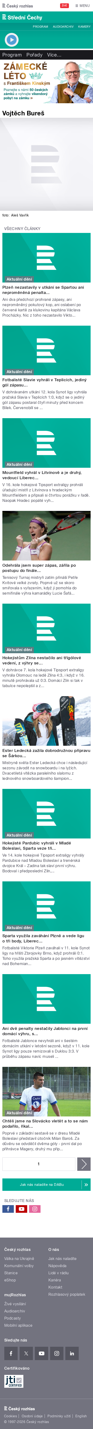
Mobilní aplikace (18, 1325)
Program (40, 26)
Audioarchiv (63, 26)
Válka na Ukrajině (19, 1258)
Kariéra (54, 1280)
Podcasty (12, 1318)
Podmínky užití (59, 1416)
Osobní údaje (32, 1416)
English (81, 1416)
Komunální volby (19, 1266)
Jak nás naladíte (62, 1258)
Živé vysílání (15, 1304)
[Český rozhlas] (17, 5)
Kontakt (55, 1287)
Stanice (11, 1273)
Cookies (10, 1416)
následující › (84, 1164)
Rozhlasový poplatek (66, 1294)
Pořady (34, 55)
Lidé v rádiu (58, 1273)
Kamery (84, 26)
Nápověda (57, 1266)
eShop (10, 1280)
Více (54, 55)
